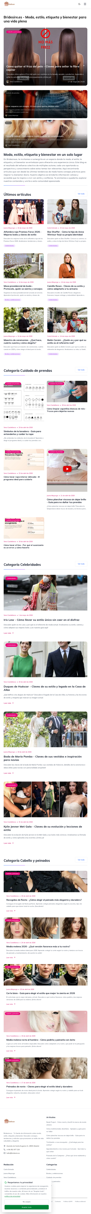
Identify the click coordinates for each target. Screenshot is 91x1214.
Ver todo (81, 194)
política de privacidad (12, 1196)
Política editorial (80, 1201)
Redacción (8, 1164)
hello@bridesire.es (13, 1153)
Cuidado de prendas (12, 93)
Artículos (50, 1117)
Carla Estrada (52, 228)
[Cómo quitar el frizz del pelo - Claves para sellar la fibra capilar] (45, 57)
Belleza (8, 123)
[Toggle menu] (85, 4)
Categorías (51, 1164)
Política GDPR (67, 1201)
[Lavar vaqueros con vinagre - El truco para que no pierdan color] (45, 104)
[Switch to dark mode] (79, 4)
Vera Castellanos (10, 282)
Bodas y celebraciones (12, 300)
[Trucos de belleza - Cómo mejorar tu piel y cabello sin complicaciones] (45, 134)
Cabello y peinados (14, 32)
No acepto (27, 1202)
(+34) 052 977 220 (13, 1150)
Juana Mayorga (9, 228)
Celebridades (9, 246)
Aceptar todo (27, 1207)
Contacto (58, 1201)
